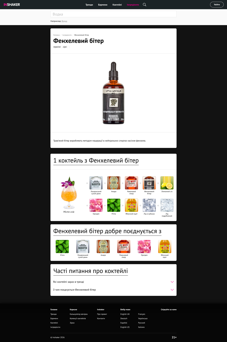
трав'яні (57, 46)
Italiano (141, 327)
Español (123, 323)
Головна (56, 35)
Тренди (89, 4)
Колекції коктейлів (78, 318)
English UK (125, 314)
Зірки (72, 323)
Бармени (102, 4)
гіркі (65, 46)
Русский (141, 323)
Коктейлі (117, 4)
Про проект (102, 314)
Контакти (101, 318)
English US (125, 327)
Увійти (217, 4)
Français (141, 314)
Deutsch (123, 318)
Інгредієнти (133, 4)
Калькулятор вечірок (78, 314)
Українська (143, 318)
